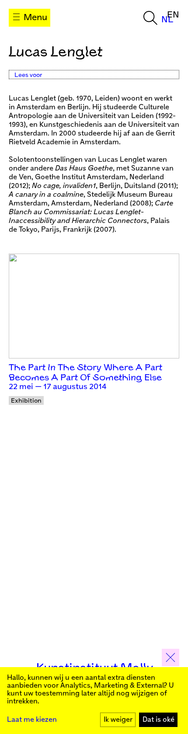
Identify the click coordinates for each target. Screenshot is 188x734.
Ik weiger (118, 720)
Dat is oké (158, 720)
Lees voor (28, 75)
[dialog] (94, 700)
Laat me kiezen (32, 720)
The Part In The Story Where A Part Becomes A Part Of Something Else (85, 373)
